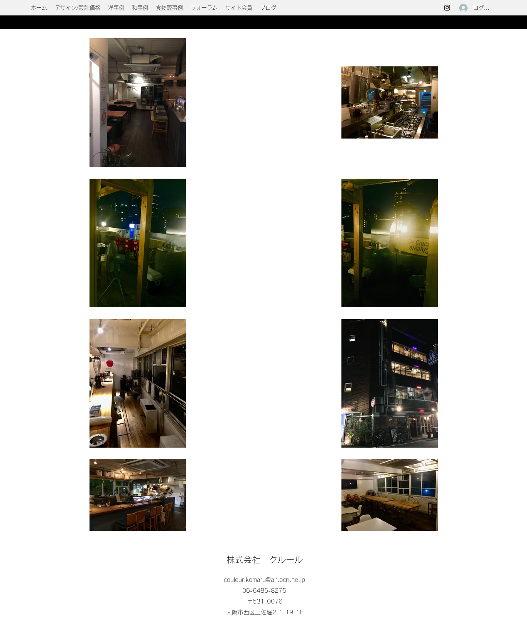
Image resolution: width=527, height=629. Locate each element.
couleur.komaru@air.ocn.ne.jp (264, 580)
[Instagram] (447, 8)
